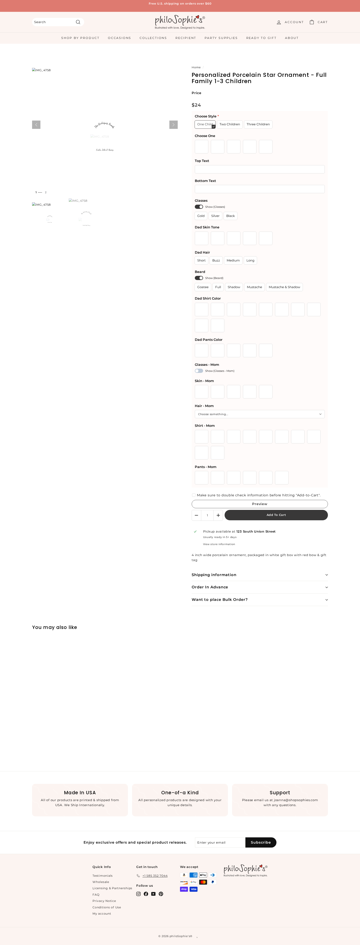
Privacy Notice (104, 901)
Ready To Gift (261, 38)
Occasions (119, 38)
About (292, 38)
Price (196, 93)
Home (196, 67)
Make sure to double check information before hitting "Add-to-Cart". (258, 495)
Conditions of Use (106, 907)
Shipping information (214, 575)
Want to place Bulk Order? (220, 599)
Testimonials (102, 876)
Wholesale (100, 882)
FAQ (95, 894)
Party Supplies (221, 38)
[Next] (173, 125)
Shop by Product (80, 38)
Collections (153, 38)
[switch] (199, 207)
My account (101, 913)
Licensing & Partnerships (112, 888)
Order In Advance (210, 587)
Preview (260, 504)
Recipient (185, 38)
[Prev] (36, 125)
